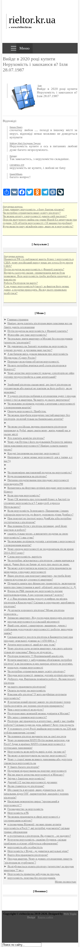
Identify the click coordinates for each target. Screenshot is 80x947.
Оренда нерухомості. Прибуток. (26, 411)
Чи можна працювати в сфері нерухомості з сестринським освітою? (32, 818)
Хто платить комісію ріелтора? (26, 438)
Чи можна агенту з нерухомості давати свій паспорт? (35, 216)
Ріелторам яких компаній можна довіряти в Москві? (38, 713)
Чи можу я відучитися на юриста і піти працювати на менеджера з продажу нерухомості (37, 570)
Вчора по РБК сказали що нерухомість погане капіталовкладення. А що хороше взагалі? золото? (34, 593)
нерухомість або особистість (25, 847)
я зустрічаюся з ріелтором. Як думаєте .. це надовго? (39, 836)
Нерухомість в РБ (18, 813)
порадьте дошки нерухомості (25, 667)
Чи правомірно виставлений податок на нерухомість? (39, 472)
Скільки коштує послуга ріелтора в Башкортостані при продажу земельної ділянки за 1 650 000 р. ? (38, 639)
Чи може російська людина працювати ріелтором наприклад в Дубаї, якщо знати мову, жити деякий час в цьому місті (37, 430)
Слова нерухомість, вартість (24, 556)
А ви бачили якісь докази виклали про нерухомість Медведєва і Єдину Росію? (36, 356)
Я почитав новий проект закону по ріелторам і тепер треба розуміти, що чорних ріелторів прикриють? (37, 704)
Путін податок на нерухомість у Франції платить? (34, 269)
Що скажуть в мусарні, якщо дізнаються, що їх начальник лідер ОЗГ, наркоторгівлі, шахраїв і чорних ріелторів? (36, 793)
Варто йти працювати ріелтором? (27, 855)
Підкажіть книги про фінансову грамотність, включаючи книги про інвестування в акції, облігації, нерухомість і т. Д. (40, 585)
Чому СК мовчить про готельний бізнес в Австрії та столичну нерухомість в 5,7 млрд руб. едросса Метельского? (37, 503)
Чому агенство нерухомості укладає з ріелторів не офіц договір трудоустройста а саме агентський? (39, 375)
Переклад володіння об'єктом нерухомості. (33, 361)
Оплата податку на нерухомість (26, 690)
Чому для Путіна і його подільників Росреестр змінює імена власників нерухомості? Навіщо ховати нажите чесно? (38, 445)
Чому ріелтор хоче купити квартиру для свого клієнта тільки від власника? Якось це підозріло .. (38, 650)
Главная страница (17, 319)
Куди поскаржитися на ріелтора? (27, 476)
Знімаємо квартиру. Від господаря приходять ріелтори (40, 618)
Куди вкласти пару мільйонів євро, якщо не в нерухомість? (38, 226)
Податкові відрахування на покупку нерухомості (37, 771)
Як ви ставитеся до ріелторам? (25, 786)
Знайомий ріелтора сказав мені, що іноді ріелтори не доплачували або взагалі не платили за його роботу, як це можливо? (38, 388)
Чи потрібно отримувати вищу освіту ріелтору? (32, 212)
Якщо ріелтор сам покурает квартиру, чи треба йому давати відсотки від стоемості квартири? (37, 577)
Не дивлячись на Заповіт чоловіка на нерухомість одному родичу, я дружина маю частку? (35, 348)
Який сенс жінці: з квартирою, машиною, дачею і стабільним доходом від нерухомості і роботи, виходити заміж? (38, 629)
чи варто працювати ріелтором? (26, 686)
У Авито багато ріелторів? (23, 767)
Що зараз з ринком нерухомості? (27, 717)
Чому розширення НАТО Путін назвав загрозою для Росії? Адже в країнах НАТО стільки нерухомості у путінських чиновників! (37, 744)
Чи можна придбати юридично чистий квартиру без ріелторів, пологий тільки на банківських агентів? (37, 417)
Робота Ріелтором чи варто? (21, 283)
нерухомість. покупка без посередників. (31, 878)
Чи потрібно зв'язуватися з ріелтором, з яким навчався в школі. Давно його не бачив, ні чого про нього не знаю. (39, 562)
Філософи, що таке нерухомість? (27, 335)
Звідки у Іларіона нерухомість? (26, 778)
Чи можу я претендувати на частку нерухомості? (37, 755)
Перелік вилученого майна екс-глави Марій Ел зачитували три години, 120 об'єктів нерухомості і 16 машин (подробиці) (40, 221)
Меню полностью (65, 881)
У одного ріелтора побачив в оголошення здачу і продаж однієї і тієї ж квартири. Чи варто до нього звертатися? (40, 398)
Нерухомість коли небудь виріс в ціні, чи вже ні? (36, 751)
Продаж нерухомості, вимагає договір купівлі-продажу (40, 675)
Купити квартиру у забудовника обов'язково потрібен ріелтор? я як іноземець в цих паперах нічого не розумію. (38, 661)
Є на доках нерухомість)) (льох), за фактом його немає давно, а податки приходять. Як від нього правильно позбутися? (36, 290)
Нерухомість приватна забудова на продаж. (33, 874)
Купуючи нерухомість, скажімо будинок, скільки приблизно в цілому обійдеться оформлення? (35, 841)
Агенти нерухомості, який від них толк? (31, 644)
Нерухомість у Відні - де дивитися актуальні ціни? (37, 851)
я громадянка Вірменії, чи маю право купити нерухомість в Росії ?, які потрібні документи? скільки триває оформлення (37, 828)
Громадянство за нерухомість (25, 809)
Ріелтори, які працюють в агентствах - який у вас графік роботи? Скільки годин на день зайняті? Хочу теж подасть (39, 723)
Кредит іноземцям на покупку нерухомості (33, 453)
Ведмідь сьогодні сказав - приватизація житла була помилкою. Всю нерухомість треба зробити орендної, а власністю (37, 276)
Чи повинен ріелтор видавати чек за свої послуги (36, 736)
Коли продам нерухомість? (23, 495)
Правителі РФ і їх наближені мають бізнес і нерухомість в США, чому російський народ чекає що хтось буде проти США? (39, 263)
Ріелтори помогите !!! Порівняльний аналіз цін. (35, 656)
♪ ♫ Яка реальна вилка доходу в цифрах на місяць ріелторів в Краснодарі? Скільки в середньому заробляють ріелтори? (39, 602)
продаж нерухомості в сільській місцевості (33, 621)
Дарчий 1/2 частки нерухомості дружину (32, 782)
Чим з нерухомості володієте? (25, 709)
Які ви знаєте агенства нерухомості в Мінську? (35, 774)
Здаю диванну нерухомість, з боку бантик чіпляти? (33, 209)
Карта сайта (45, 917)
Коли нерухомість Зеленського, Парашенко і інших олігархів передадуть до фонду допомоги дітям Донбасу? (38, 512)
